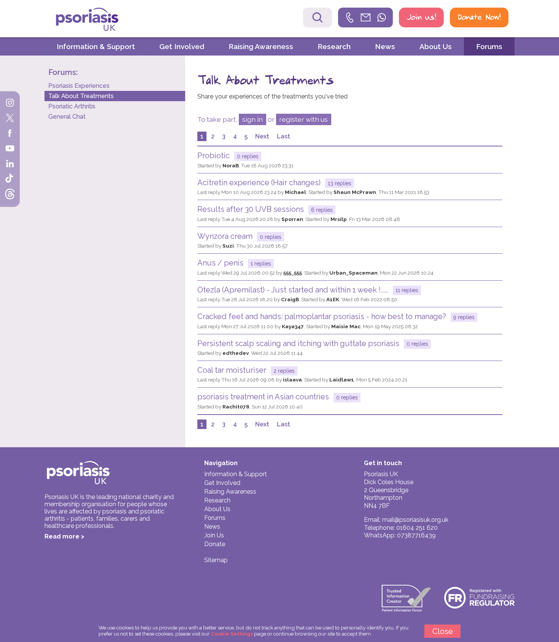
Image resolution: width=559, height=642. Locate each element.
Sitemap (216, 560)
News (385, 46)
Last (283, 136)
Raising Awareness (261, 46)
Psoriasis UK (100, 19)
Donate (214, 544)
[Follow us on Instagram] (10, 103)
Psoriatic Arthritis (71, 106)
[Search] (317, 17)
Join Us (214, 535)
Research (334, 46)
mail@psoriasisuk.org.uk (415, 519)
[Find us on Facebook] (10, 134)
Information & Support (96, 46)
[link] (365, 17)
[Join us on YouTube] (10, 149)
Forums (489, 46)
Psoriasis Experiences (79, 85)
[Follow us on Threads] (10, 195)
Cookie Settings (232, 634)
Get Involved (181, 46)
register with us (303, 119)
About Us (435, 46)
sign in (252, 119)
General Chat (67, 116)
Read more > (64, 536)
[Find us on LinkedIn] (10, 164)
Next (262, 136)
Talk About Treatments (81, 96)
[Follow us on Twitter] (10, 119)
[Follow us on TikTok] (10, 179)
